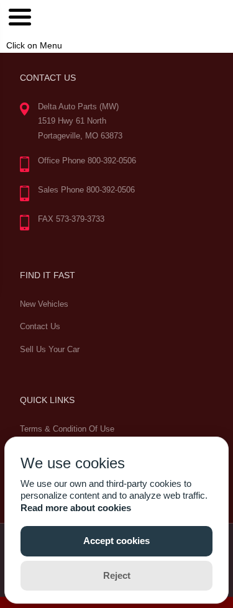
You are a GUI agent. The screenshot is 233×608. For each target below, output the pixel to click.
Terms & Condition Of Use (67, 428)
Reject (116, 575)
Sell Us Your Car (50, 349)
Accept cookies (116, 540)
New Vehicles (44, 304)
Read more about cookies (76, 507)
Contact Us (40, 326)
